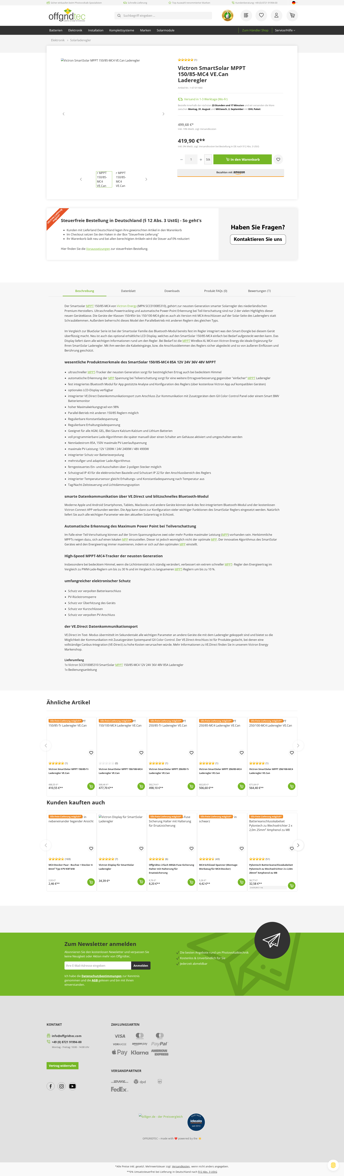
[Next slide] (298, 745)
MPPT (90, 306)
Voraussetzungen (98, 249)
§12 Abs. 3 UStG (207, 1171)
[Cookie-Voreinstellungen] (333, 1165)
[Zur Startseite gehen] (66, 15)
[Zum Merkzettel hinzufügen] (278, 159)
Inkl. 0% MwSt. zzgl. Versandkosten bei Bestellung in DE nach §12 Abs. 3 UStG (218, 146)
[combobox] (166, 15)
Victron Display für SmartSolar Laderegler (116, 866)
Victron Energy (127, 306)
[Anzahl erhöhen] (201, 159)
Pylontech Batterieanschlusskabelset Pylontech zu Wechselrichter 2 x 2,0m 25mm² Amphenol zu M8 (271, 868)
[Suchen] (119, 15)
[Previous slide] (45, 745)
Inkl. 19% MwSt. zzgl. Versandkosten (197, 129)
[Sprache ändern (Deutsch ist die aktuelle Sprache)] (293, 3)
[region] (113, 122)
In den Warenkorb (245, 159)
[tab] (84, 291)
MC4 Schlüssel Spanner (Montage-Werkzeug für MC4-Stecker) (218, 866)
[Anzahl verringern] (181, 159)
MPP (111, 378)
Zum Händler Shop (255, 30)
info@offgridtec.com (67, 1036)
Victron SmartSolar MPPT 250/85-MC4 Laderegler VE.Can (220, 771)
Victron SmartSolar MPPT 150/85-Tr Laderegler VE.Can (69, 771)
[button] (230, 174)
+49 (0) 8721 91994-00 (67, 1042)
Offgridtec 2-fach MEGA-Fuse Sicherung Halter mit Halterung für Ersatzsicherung (171, 868)
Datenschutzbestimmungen (102, 976)
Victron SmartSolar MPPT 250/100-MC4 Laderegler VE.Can (271, 771)
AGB (95, 980)
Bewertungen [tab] (259, 291)
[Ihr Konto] (276, 15)
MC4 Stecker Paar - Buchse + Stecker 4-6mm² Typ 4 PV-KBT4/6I (71, 866)
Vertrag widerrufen (62, 1066)
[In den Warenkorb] (91, 786)
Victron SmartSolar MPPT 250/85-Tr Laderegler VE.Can (169, 771)
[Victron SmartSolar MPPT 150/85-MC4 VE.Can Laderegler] (113, 114)
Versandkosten (181, 1166)
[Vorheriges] (63, 115)
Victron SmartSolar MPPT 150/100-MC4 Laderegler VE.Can (120, 771)
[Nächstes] (163, 115)
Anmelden (140, 966)
